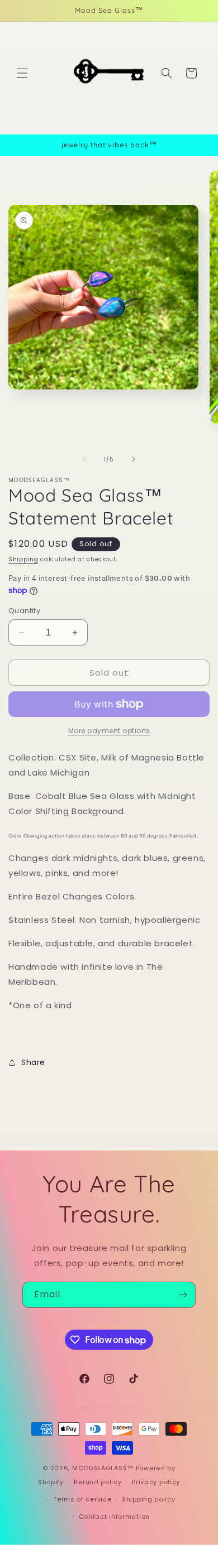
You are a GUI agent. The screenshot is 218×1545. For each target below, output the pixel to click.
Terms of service (82, 1499)
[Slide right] (133, 459)
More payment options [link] (109, 730)
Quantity (24, 610)
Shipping (23, 559)
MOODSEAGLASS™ (104, 1468)
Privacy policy (156, 1481)
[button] (22, 73)
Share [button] (33, 1062)
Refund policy (97, 1481)
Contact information (114, 1516)
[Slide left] (84, 459)
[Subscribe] (182, 1295)
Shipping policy (149, 1499)
